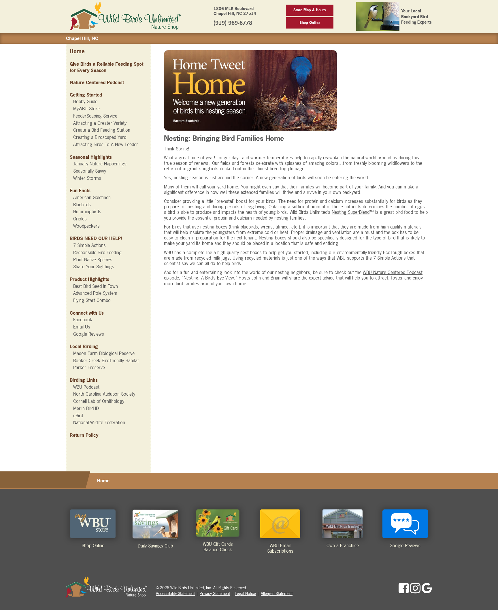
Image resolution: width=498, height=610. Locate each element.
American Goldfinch (92, 197)
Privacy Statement (215, 593)
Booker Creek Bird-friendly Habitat (106, 360)
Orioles (80, 219)
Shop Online (309, 22)
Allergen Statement (277, 593)
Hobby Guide (85, 101)
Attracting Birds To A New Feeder (105, 144)
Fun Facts (80, 190)
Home (77, 51)
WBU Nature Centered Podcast (392, 272)
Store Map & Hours (309, 9)
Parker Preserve (89, 367)
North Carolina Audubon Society (104, 394)
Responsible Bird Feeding (97, 252)
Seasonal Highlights (91, 157)
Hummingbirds (87, 211)
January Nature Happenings (100, 163)
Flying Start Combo (92, 300)
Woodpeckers (86, 226)
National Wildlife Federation (99, 422)
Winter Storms (87, 178)
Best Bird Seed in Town (95, 286)
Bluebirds (82, 204)
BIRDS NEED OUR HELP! (96, 238)
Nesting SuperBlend (350, 212)
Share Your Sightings (93, 266)
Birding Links (84, 380)
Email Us (81, 327)
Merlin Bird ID (86, 408)
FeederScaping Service (95, 116)
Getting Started (86, 95)
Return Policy (84, 435)
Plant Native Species (92, 259)
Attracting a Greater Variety (100, 123)
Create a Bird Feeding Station (101, 130)
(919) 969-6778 (233, 23)
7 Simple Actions (89, 245)
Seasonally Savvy (89, 171)
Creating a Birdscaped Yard (99, 137)
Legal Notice (245, 593)
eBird (78, 415)
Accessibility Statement (175, 593)
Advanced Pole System (95, 293)
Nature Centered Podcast (97, 82)
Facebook (82, 319)
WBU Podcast (86, 387)
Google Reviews (88, 334)
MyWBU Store (86, 108)
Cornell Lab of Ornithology (98, 401)
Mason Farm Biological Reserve (104, 353)
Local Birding (84, 346)
